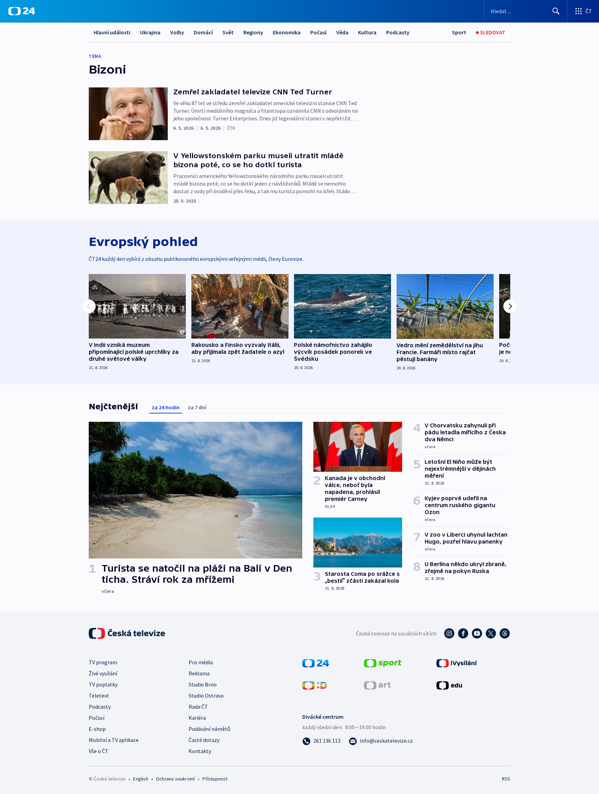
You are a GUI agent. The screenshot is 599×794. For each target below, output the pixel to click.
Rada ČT (198, 706)
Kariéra (197, 717)
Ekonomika (287, 32)
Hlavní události (112, 32)
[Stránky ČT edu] (449, 684)
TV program (103, 662)
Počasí (318, 32)
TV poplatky (103, 684)
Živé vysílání (103, 673)
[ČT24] (21, 11)
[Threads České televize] (504, 633)
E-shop (97, 728)
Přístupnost (214, 779)
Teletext (99, 695)
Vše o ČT (98, 751)
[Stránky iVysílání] (456, 662)
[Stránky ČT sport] (382, 662)
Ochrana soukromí (175, 779)
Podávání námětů (209, 728)
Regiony (253, 32)
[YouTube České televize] (477, 633)
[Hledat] (556, 11)
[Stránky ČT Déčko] (314, 684)
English (140, 779)
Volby (177, 32)
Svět (228, 32)
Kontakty (200, 751)
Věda (342, 32)
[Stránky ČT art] (377, 684)
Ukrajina (150, 32)
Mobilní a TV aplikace (114, 739)
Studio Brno (203, 684)
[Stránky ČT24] (315, 662)
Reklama (199, 673)
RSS (506, 779)
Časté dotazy (204, 739)
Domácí (203, 32)
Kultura (367, 32)
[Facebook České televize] (463, 633)
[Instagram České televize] (449, 633)
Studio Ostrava (206, 695)
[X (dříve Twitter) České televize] (490, 633)
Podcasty (397, 32)
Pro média (201, 662)
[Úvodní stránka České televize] (127, 633)
